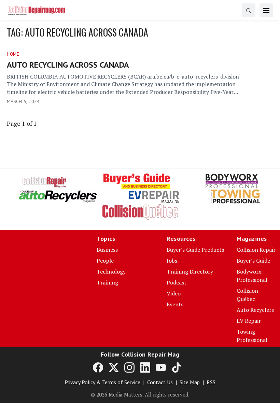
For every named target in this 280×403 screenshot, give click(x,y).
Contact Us (160, 382)
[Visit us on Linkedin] (145, 367)
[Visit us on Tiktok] (176, 367)
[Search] (248, 10)
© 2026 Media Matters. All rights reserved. (140, 394)
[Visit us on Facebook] (98, 367)
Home (13, 54)
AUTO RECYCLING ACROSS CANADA (68, 64)
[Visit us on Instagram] (129, 367)
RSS (211, 382)
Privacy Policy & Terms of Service (102, 382)
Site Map (190, 382)
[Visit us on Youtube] (161, 367)
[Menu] (266, 10)
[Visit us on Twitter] (114, 367)
